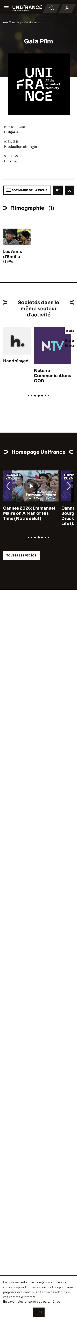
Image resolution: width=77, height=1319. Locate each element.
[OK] (39, 1312)
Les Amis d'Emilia (12, 254)
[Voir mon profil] (67, 8)
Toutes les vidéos (21, 555)
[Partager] (58, 190)
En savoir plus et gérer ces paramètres (31, 1301)
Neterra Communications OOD (52, 375)
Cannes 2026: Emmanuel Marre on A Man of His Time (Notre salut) (29, 513)
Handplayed (16, 361)
